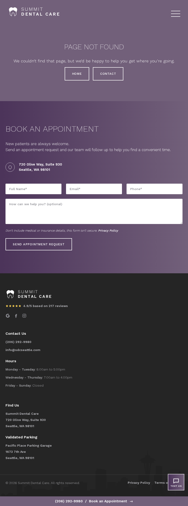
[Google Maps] (8, 316)
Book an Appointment (111, 501)
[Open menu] (175, 14)
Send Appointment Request (39, 244)
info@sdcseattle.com (23, 350)
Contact (108, 73)
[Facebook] (16, 316)
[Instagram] (24, 316)
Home (77, 73)
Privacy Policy (108, 230)
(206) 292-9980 (69, 501)
